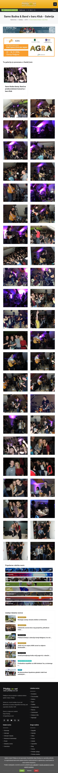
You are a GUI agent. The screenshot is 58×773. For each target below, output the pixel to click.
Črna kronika (34, 696)
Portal (5, 741)
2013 (26, 19)
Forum (33, 738)
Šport (32, 702)
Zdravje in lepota (8, 736)
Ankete (33, 741)
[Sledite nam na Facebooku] (26, 10)
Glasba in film (35, 715)
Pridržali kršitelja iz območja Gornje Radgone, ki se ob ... (35, 637)
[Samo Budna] (42, 255)
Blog (32, 746)
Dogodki (33, 730)
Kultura (33, 699)
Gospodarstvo (35, 707)
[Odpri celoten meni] (55, 4)
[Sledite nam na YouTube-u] (30, 10)
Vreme (33, 749)
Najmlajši (33, 717)
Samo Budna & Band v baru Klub (39, 19)
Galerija (21, 19)
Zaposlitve (34, 743)
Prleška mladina (35, 754)
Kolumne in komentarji (10, 738)
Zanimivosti (34, 712)
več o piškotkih (34, 765)
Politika (33, 704)
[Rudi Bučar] (42, 361)
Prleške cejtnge (35, 751)
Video (32, 736)
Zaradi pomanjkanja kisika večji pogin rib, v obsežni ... (34, 655)
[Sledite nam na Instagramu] (28, 10)
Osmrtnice (7, 746)
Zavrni (36, 770)
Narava (33, 709)
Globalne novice (8, 743)
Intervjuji (6, 733)
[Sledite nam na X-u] (32, 10)
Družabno (33, 694)
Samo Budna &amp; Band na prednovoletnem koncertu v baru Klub (15, 89)
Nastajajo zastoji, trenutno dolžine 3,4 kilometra (32, 620)
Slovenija (6, 730)
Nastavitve (29, 770)
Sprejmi (21, 770)
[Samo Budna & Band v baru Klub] (15, 108)
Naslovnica (13, 19)
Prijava (54, 10)
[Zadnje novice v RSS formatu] (34, 10)
